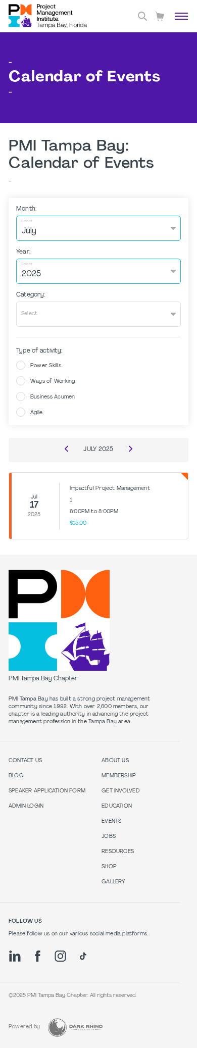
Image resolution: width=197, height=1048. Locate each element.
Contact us (25, 761)
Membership (119, 776)
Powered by (24, 1027)
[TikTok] (83, 956)
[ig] (60, 956)
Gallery (113, 882)
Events (111, 821)
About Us (115, 761)
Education (117, 806)
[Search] (142, 16)
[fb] (37, 956)
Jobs (109, 836)
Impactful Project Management (110, 488)
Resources (118, 852)
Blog (16, 776)
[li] (15, 956)
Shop (109, 867)
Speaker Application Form (47, 791)
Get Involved (121, 791)
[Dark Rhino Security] (75, 1027)
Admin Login (26, 806)
